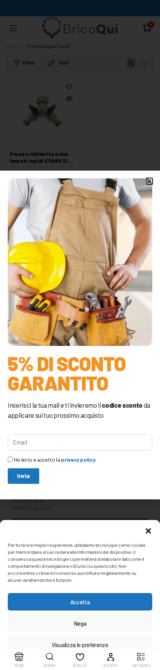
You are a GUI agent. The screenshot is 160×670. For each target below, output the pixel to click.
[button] (148, 530)
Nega (80, 623)
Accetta (80, 601)
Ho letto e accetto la (55, 459)
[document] (80, 335)
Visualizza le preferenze (80, 644)
